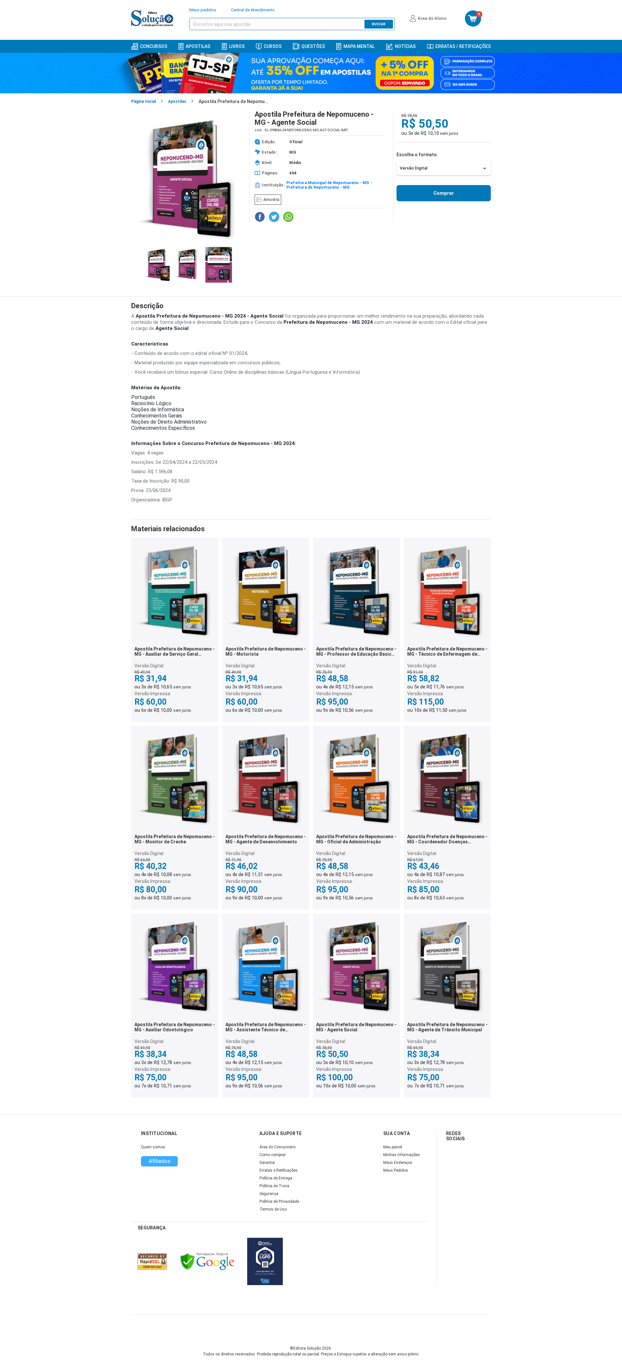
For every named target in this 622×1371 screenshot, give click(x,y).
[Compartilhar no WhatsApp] (288, 217)
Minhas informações (401, 1155)
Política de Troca (274, 1186)
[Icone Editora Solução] (153, 18)
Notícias (405, 46)
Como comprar (272, 1155)
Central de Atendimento (253, 9)
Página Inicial (143, 101)
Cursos (273, 46)
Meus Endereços (397, 1162)
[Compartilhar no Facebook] (260, 217)
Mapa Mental (358, 46)
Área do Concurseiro (277, 1147)
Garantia (267, 1162)
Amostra (271, 199)
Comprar (443, 193)
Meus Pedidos (395, 1170)
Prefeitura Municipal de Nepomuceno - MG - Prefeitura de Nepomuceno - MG (329, 185)
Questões (313, 46)
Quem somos (153, 1147)
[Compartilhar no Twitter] (274, 217)
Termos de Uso (273, 1209)
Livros (237, 46)
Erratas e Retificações (278, 1170)
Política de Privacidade (279, 1201)
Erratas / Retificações (463, 46)
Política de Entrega (275, 1178)
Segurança (268, 1193)
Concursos (153, 46)
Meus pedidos (202, 9)
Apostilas (198, 46)
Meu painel (392, 1147)
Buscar (379, 24)
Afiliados (159, 1161)
